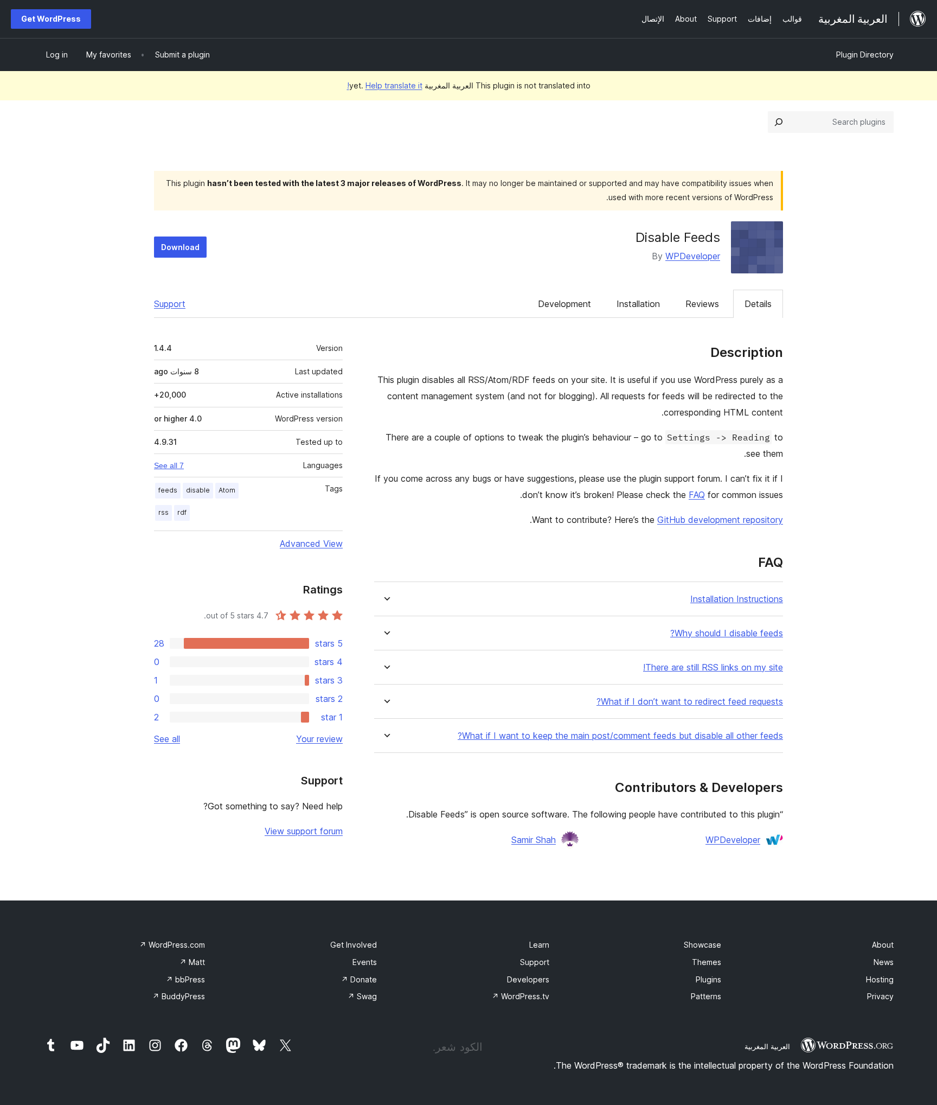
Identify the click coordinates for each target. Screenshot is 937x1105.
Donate (359, 979)
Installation (638, 303)
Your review (319, 738)
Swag (362, 996)
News (884, 962)
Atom (227, 490)
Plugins (708, 979)
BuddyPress (178, 996)
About (883, 944)
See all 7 (169, 465)
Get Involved (353, 944)
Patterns (706, 996)
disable (198, 490)
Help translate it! (384, 85)
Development (564, 303)
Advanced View (311, 543)
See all (167, 738)
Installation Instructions (736, 599)
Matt (192, 962)
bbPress (185, 979)
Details (758, 303)
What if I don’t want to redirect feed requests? (689, 702)
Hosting (880, 979)
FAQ (697, 494)
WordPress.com (172, 944)
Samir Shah (533, 839)
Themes (706, 962)
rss (163, 512)
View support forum (304, 831)
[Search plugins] (779, 122)
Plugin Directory (865, 54)
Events (364, 962)
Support (169, 303)
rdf (182, 512)
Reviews (702, 303)
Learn (539, 944)
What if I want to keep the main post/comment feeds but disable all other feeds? (620, 736)
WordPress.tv (520, 996)
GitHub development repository (720, 519)
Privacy (880, 996)
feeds (167, 490)
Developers (528, 979)
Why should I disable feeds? (726, 633)
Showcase (702, 944)
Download (180, 247)
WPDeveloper (692, 256)
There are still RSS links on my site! (713, 667)
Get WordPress (51, 18)
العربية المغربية (767, 1046)
